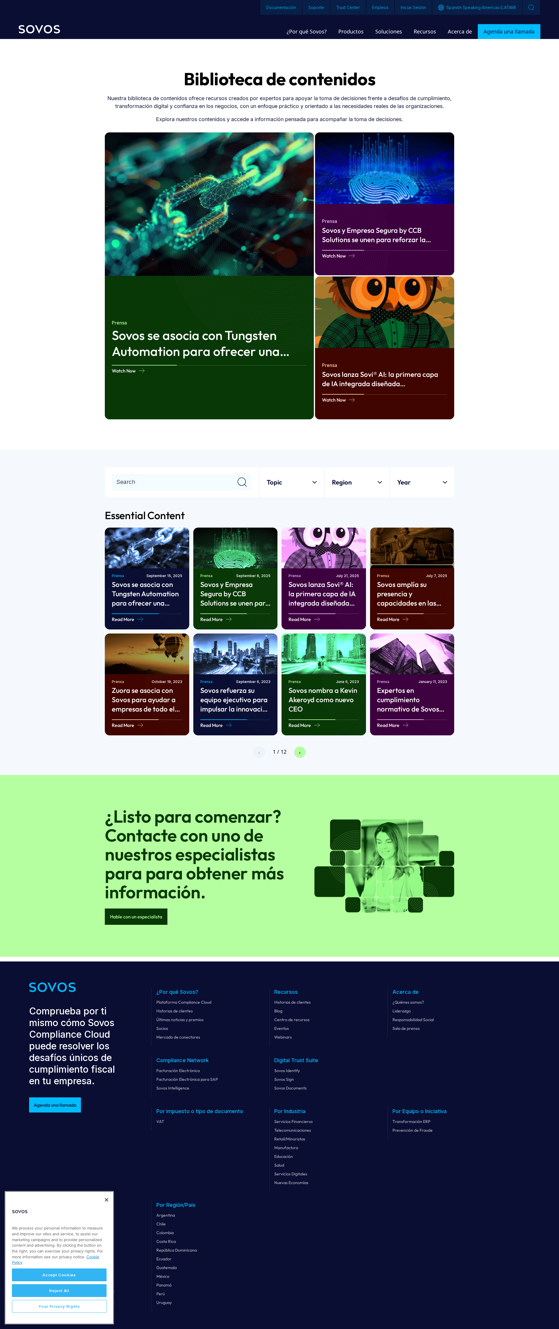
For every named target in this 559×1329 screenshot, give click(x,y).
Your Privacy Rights (59, 1306)
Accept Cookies (59, 1275)
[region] (59, 1257)
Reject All (59, 1290)
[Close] (106, 1199)
